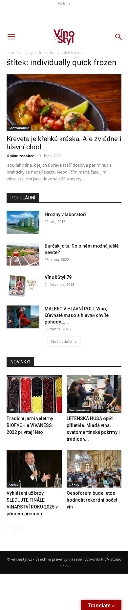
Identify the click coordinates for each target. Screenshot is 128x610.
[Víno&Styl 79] (23, 285)
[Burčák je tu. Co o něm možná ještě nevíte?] (23, 254)
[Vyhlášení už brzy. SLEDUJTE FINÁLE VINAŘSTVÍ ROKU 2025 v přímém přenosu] (34, 469)
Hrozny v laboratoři (65, 214)
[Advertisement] (64, 113)
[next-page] (21, 528)
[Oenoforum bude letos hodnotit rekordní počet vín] (94, 469)
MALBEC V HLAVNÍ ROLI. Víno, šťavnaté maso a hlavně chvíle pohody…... (77, 315)
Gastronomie (79, 410)
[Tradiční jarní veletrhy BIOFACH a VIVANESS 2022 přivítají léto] (34, 394)
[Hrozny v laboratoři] (23, 222)
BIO (11, 410)
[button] (11, 37)
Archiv (13, 484)
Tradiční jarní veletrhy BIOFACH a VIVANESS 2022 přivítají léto (30, 425)
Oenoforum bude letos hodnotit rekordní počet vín (92, 499)
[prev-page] (11, 528)
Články (74, 484)
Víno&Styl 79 (58, 277)
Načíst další (61, 341)
